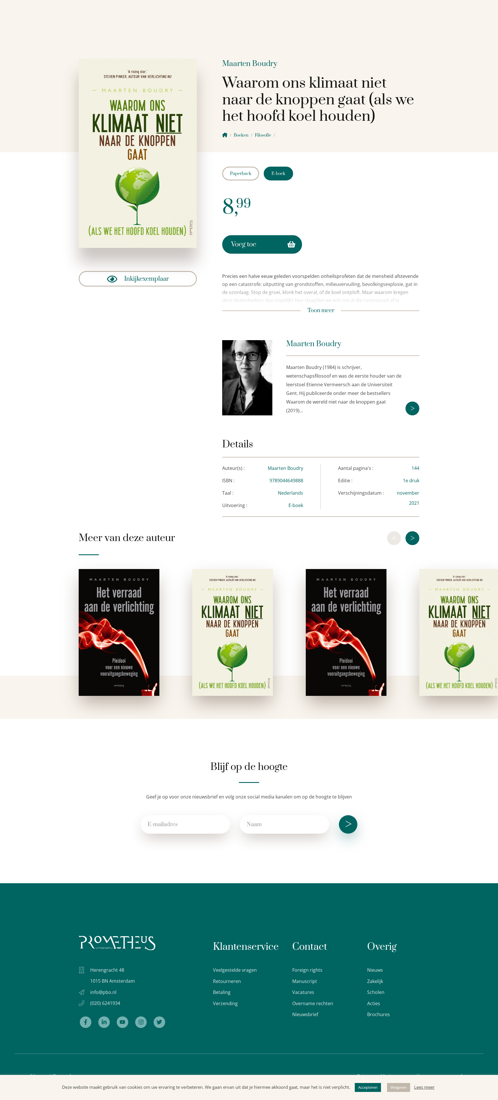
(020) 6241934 (105, 1003)
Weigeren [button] (399, 1087)
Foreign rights (307, 970)
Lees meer (424, 1087)
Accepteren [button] (368, 1087)
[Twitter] (159, 1022)
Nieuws (375, 970)
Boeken (241, 135)
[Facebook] (85, 1022)
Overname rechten (312, 1003)
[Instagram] (141, 1022)
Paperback (240, 173)
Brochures (378, 1014)
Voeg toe (243, 244)
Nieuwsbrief (305, 1014)
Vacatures (303, 992)
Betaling (222, 992)
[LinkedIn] (104, 1022)
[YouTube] (122, 1022)
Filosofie (263, 135)
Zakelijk (375, 981)
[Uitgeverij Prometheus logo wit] (117, 943)
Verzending (225, 1003)
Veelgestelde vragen (235, 970)
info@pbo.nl (103, 992)
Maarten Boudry (249, 64)
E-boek (278, 173)
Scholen (375, 992)
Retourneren (227, 981)
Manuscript (304, 981)
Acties (373, 1003)
